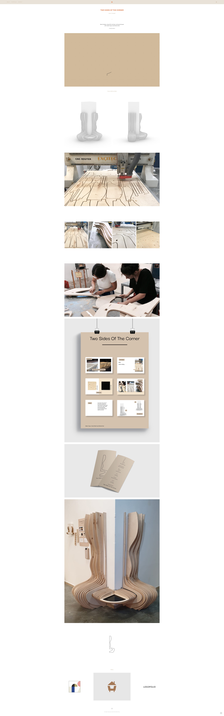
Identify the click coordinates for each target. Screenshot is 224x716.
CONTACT (20, 2)
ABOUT (8, 2)
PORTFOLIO (14, 2)
